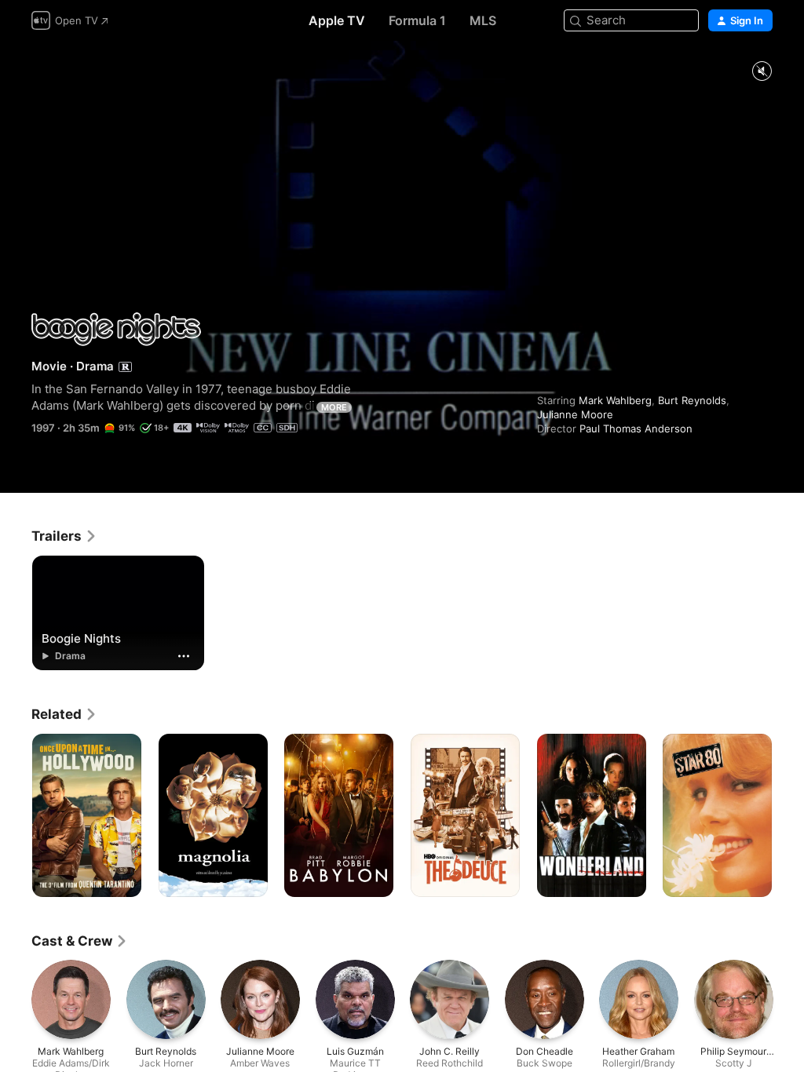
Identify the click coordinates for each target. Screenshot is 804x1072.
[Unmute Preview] (762, 72)
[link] (64, 536)
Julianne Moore (575, 414)
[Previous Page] (16, 815)
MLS (483, 20)
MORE (334, 407)
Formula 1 (417, 20)
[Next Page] (788, 815)
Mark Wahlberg (615, 400)
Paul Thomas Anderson (636, 428)
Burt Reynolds (692, 400)
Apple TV (337, 20)
